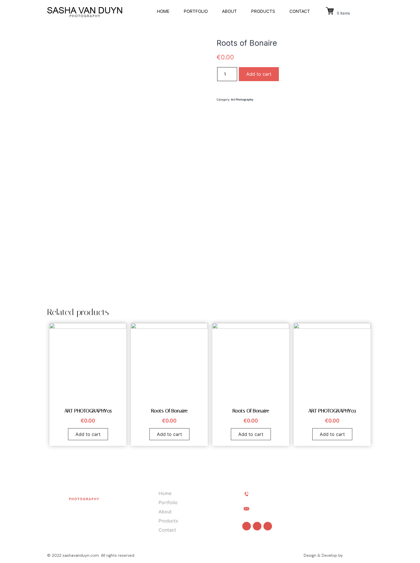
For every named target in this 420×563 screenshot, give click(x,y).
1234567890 (267, 493)
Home (163, 11)
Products (263, 11)
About (229, 11)
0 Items (343, 13)
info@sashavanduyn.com (281, 508)
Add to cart (258, 74)
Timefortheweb (358, 555)
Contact (299, 11)
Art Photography (242, 99)
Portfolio (196, 11)
